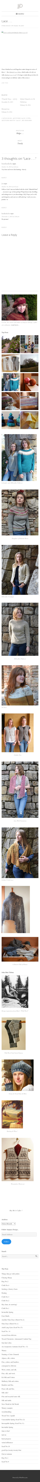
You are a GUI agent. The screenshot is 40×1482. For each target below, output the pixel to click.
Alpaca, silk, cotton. (8, 1358)
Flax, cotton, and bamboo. (10, 1362)
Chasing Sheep (7, 1277)
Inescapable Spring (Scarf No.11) (13, 1423)
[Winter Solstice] (29, 363)
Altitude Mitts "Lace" (11, 120)
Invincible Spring (7, 1312)
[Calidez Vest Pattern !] (11, 363)
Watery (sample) (7, 1408)
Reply (4, 178)
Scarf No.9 (5, 1462)
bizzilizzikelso (7, 163)
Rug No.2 (5, 1281)
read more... (15, 325)
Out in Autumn (7, 1454)
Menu (21, 14)
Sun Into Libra (6, 1343)
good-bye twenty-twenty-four (11, 1450)
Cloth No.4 (5, 1285)
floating (4, 1293)
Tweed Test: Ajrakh (8, 1416)
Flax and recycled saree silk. (11, 1396)
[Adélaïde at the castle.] (11, 401)
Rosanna (5, 109)
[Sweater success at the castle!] (11, 382)
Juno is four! (6, 1431)
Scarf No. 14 (6, 1331)
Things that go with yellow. (11, 1274)
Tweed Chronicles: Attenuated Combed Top (16, 1339)
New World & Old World (10, 1404)
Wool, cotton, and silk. (9, 1370)
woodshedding (6, 1412)
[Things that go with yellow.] (29, 420)
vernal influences (7, 1442)
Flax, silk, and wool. (8, 1373)
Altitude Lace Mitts (15, 72)
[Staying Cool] (11, 420)
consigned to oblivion (9, 1366)
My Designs (27, 120)
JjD (20, 6)
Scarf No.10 (6, 1446)
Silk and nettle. (7, 1400)
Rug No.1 (5, 1458)
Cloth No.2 (5, 1300)
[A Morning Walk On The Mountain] (11, 344)
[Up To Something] (29, 382)
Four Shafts (5, 1316)
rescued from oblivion (9, 1335)
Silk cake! (5, 1392)
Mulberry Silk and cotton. (10, 1381)
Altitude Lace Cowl (22, 118)
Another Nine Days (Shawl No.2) (13, 1320)
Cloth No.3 (5, 1297)
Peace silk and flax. (8, 1389)
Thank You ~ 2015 (9, 99)
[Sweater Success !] (29, 344)
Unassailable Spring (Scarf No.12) (13, 1419)
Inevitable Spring (7, 1427)
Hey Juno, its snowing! (9, 1304)
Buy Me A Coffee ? (16, 1210)
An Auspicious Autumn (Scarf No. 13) (15, 1346)
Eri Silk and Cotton (8, 1377)
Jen (3, 183)
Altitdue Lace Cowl (10, 75)
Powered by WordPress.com (19, 1477)
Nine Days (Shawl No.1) (10, 1324)
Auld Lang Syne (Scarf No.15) (12, 1327)
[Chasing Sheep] (29, 401)
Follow (6, 1242)
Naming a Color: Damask (10, 1354)
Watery (4, 1350)
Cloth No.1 (5, 1308)
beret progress (6, 1439)
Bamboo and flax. (8, 1385)
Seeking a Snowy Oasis (9, 1289)
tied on (4, 1435)
